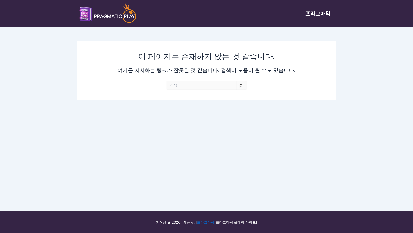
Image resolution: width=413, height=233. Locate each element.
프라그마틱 (317, 13)
